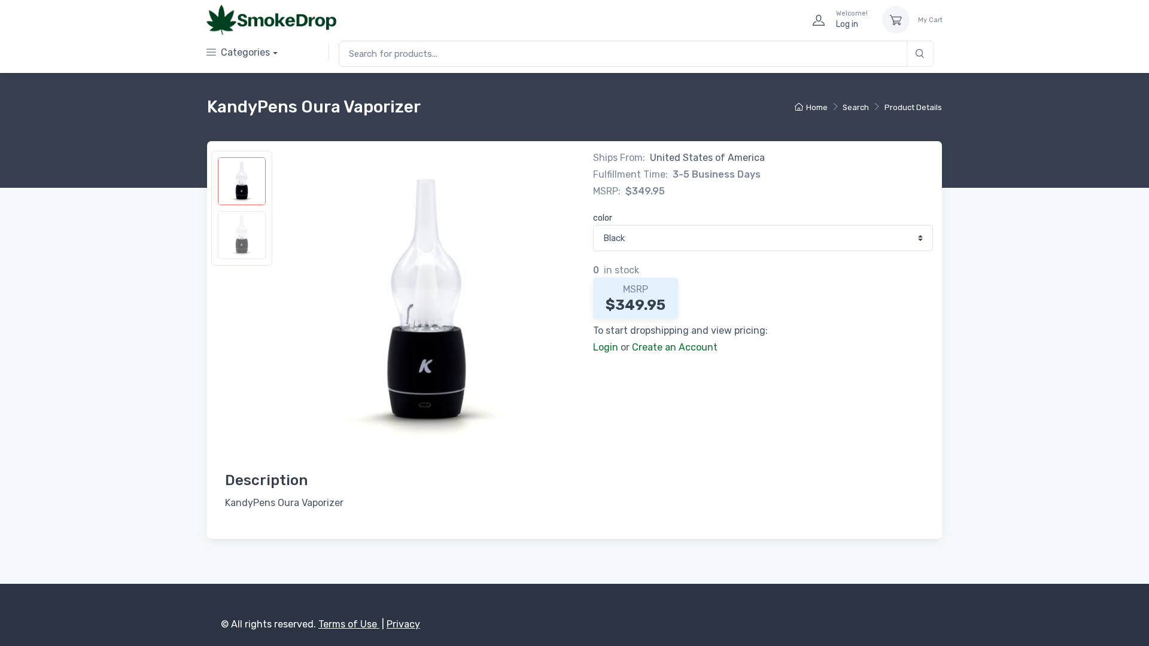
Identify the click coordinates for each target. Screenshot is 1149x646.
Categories (245, 52)
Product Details (913, 107)
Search (856, 107)
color (602, 218)
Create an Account (675, 347)
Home (817, 107)
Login (605, 347)
